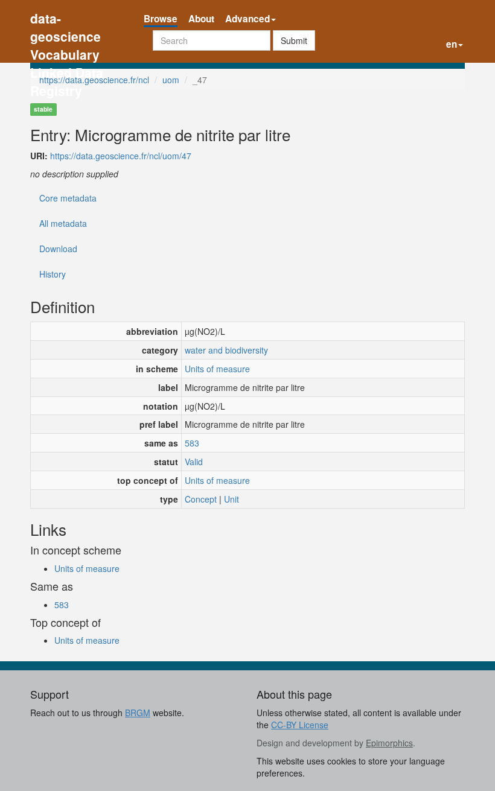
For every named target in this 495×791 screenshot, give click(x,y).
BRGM (137, 713)
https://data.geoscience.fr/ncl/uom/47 (120, 156)
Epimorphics (389, 743)
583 (192, 443)
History (52, 274)
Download (58, 249)
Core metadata (68, 198)
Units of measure (217, 369)
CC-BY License (299, 725)
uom (170, 80)
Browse (160, 18)
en (451, 44)
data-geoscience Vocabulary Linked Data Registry (66, 19)
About (201, 18)
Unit (231, 499)
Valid (194, 462)
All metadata (63, 223)
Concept (201, 499)
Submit (294, 40)
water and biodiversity (226, 350)
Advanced (247, 18)
